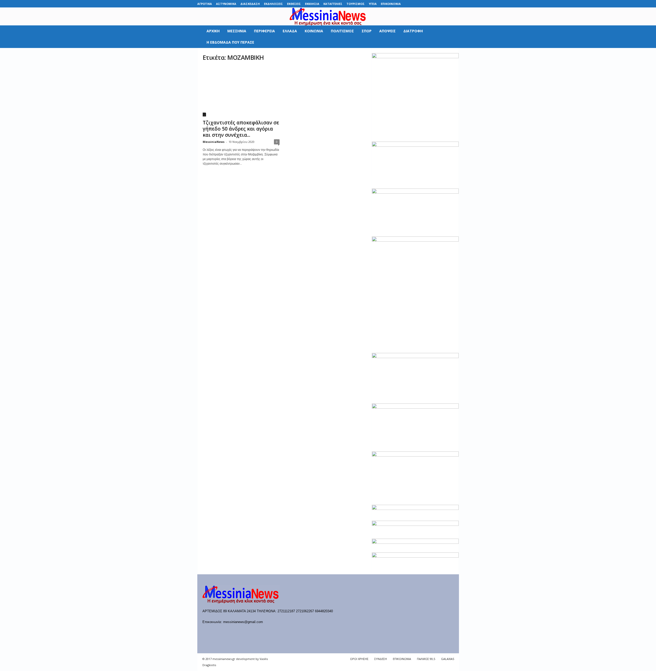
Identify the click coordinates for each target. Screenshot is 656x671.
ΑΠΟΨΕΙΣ (387, 30)
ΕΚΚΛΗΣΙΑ (312, 4)
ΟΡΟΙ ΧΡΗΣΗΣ (359, 659)
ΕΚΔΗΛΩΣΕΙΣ (273, 4)
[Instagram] (439, 3)
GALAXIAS (447, 659)
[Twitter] (447, 3)
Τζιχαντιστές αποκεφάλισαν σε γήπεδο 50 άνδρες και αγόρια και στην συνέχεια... (241, 128)
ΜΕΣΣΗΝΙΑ (236, 30)
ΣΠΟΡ (367, 30)
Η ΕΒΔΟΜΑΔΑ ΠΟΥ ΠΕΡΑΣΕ (230, 42)
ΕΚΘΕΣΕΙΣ (294, 4)
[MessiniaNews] (328, 16)
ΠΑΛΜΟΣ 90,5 (426, 659)
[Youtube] (455, 3)
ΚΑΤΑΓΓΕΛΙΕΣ (332, 4)
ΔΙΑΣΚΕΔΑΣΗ (250, 4)
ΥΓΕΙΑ (373, 4)
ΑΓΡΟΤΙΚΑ (204, 4)
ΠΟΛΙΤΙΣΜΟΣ (342, 30)
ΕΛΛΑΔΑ (290, 30)
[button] (451, 36)
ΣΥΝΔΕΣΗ (380, 659)
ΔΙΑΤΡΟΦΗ (413, 30)
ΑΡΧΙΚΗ (213, 30)
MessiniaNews (213, 142)
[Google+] (431, 3)
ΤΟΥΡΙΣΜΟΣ (355, 4)
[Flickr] (423, 3)
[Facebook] (415, 3)
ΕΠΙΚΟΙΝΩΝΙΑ (391, 4)
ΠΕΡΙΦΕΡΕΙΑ (264, 30)
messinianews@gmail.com (243, 622)
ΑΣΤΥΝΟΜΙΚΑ (226, 4)
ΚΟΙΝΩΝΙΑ (314, 30)
